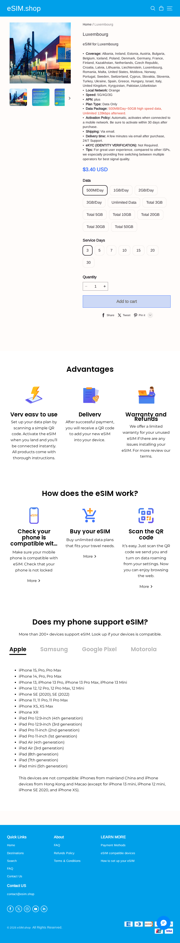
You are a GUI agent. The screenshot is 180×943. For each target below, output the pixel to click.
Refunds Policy (64, 853)
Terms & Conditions (67, 861)
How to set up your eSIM (118, 861)
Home (87, 24)
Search (12, 861)
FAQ (10, 868)
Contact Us (14, 876)
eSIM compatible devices (118, 853)
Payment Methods (113, 845)
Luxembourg (103, 24)
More (32, 580)
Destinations (15, 853)
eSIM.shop (24, 8)
